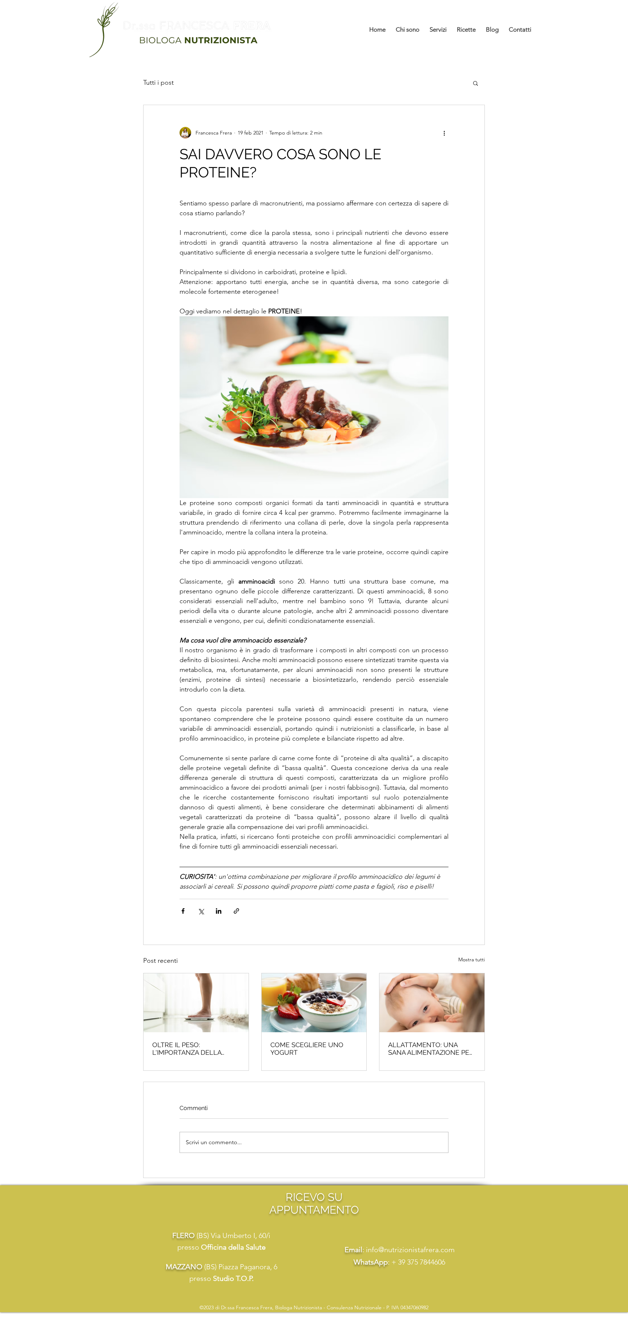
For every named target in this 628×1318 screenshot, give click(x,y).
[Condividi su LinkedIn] (218, 911)
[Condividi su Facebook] (183, 911)
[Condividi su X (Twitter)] (200, 911)
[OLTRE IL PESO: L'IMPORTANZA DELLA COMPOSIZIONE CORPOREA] (196, 1002)
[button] (475, 83)
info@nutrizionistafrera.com (410, 1249)
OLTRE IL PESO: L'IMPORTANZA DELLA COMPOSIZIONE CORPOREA (195, 1048)
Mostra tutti (471, 959)
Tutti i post (158, 83)
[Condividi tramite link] (236, 911)
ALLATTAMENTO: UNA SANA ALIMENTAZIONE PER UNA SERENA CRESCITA (431, 1048)
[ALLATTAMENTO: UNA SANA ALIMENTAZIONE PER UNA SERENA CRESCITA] (431, 1002)
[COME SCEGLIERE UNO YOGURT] (314, 1002)
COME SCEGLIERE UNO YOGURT (306, 1048)
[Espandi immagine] (314, 407)
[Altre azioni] (444, 132)
